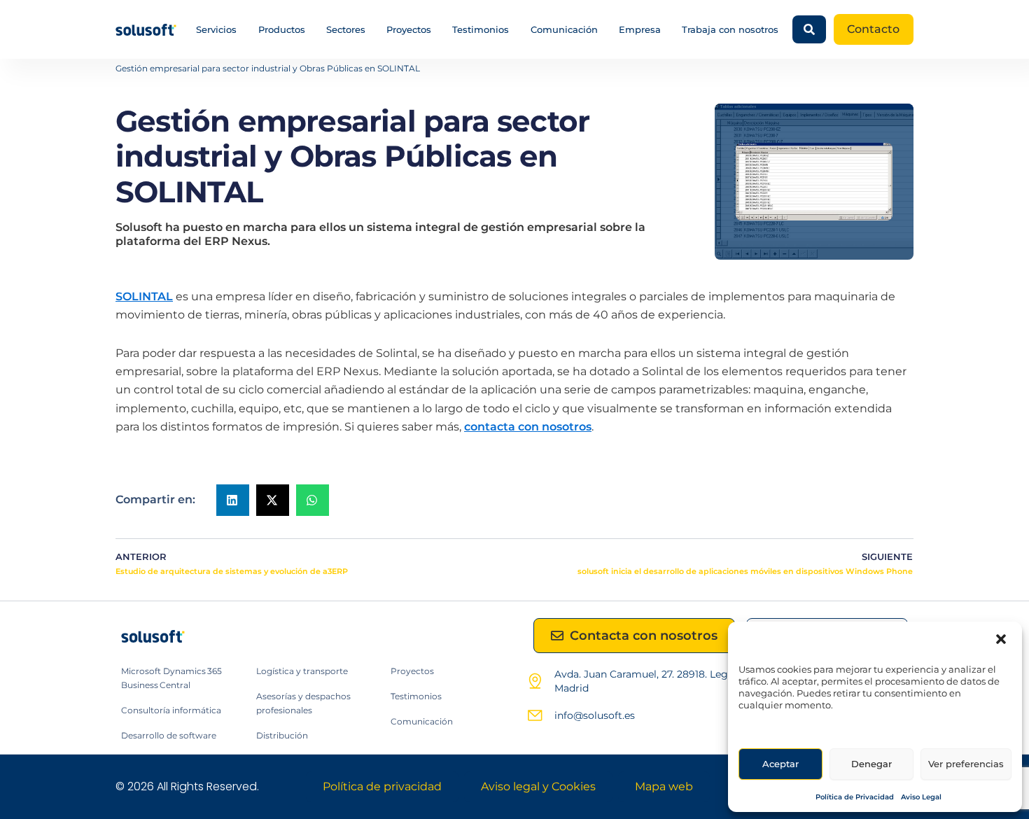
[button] (1000, 639)
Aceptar (780, 763)
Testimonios (480, 29)
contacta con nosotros (528, 426)
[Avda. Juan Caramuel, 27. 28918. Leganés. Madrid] (535, 681)
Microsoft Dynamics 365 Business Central (171, 678)
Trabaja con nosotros (730, 29)
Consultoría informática (171, 710)
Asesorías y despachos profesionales (303, 703)
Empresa (640, 29)
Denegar (871, 763)
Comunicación (564, 29)
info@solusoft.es (594, 715)
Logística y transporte (302, 671)
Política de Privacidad (855, 797)
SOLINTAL (144, 296)
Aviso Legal (921, 797)
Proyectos (408, 29)
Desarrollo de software (168, 735)
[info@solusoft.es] (535, 715)
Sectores (345, 29)
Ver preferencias (966, 763)
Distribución (282, 735)
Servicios (216, 29)
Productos (281, 29)
